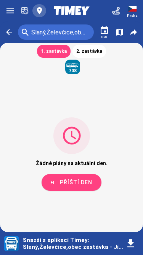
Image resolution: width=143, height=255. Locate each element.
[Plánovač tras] (116, 10)
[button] (9, 32)
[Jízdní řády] (25, 10)
